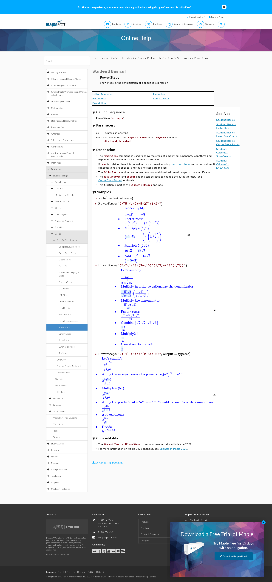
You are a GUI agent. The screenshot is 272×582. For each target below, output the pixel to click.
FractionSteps (65, 282)
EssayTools (58, 398)
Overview (61, 359)
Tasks (56, 430)
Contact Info (99, 514)
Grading (57, 404)
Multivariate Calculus (65, 195)
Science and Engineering (62, 140)
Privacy (111, 576)
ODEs (58, 208)
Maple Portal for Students (65, 417)
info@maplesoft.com (107, 537)
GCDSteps (64, 288)
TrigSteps (63, 353)
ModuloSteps (65, 314)
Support (105, 57)
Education (56, 169)
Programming (57, 127)
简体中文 (100, 572)
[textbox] (117, 198)
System (54, 456)
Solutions (145, 528)
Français (71, 572)
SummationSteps (67, 346)
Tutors (56, 437)
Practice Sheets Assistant (69, 366)
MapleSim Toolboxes (60, 488)
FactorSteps (64, 266)
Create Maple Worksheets (63, 85)
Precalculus (60, 182)
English (61, 572)
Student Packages (61, 175)
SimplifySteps (65, 333)
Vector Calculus (62, 201)
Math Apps (56, 162)
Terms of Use (100, 576)
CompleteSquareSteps (69, 246)
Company (145, 540)
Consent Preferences (125, 576)
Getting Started (58, 72)
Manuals (55, 463)
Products (145, 522)
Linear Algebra (61, 214)
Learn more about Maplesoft (57, 554)
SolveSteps (64, 340)
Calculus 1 (60, 188)
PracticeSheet (63, 372)
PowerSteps (64, 327)
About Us (51, 514)
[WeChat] (123, 551)
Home (95, 57)
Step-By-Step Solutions (68, 240)
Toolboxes (56, 476)
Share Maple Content (61, 101)
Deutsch (81, 572)
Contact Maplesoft (197, 17)
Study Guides (59, 411)
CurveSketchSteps (67, 253)
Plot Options (61, 385)
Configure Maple (59, 469)
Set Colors (60, 392)
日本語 (90, 572)
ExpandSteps (65, 259)
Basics (58, 233)
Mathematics (57, 108)
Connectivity (57, 146)
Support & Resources (150, 534)
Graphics (55, 133)
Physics (54, 114)
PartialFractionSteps (68, 321)
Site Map (152, 576)
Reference (56, 450)
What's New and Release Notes (66, 79)
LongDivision (65, 308)
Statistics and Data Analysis (64, 120)
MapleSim (55, 482)
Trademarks (141, 576)
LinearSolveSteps (67, 301)
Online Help (117, 57)
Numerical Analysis (64, 220)
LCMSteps (63, 295)
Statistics (59, 227)
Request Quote (217, 17)
